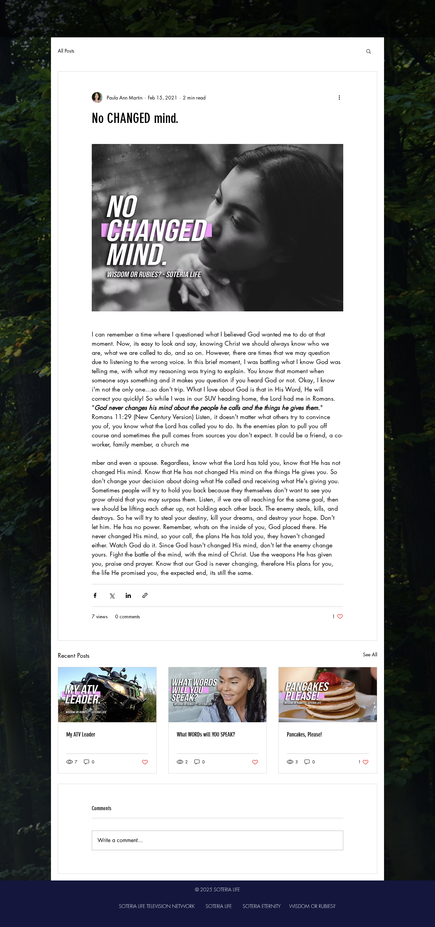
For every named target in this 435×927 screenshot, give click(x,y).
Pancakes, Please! (304, 734)
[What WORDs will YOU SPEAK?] (218, 694)
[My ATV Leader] (107, 694)
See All (370, 654)
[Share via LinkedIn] (128, 595)
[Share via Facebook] (95, 595)
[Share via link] (145, 595)
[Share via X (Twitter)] (111, 595)
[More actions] (339, 97)
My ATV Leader (80, 734)
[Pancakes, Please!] (328, 694)
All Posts (66, 51)
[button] (368, 51)
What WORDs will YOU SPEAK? (206, 734)
